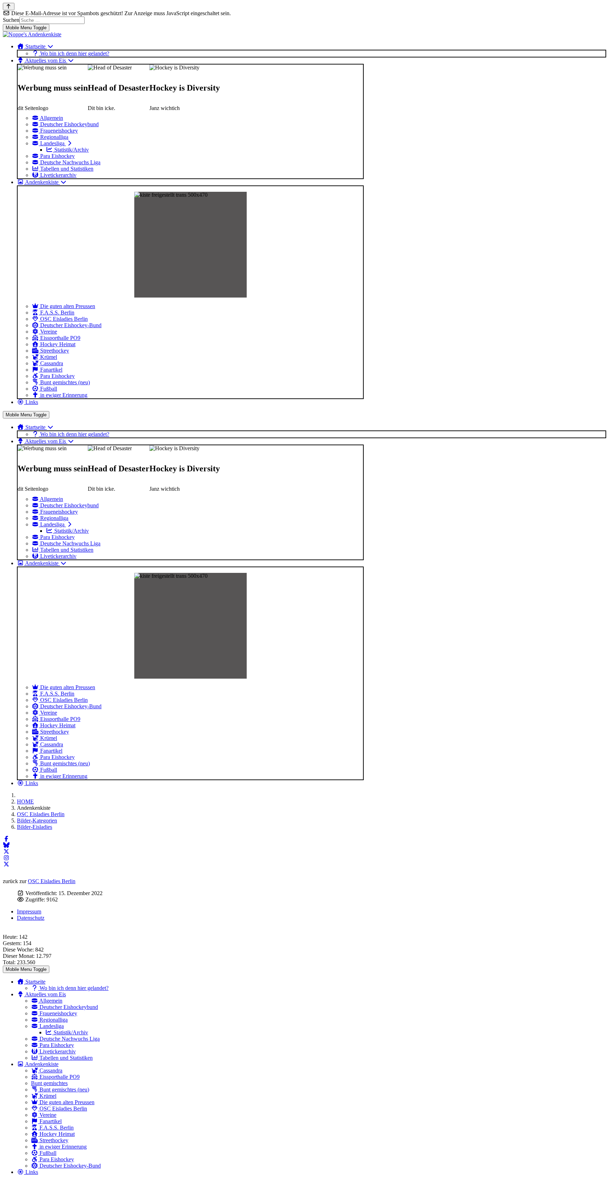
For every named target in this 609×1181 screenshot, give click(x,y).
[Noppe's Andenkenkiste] (32, 34)
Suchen (11, 20)
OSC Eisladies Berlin (51, 881)
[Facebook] (6, 839)
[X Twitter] (6, 852)
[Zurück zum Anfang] (8, 6)
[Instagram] (6, 858)
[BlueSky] (6, 845)
